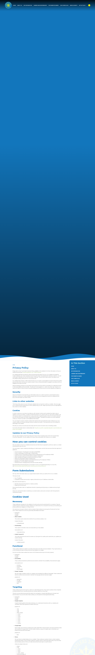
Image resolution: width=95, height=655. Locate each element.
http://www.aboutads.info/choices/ (21, 466)
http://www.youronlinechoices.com (38, 466)
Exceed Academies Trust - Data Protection (32, 372)
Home (14, 364)
